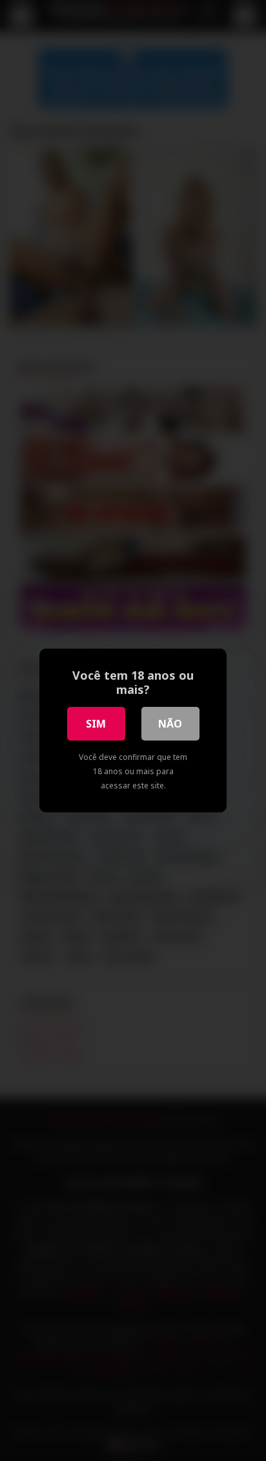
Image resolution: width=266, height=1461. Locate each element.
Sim (96, 724)
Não (170, 724)
